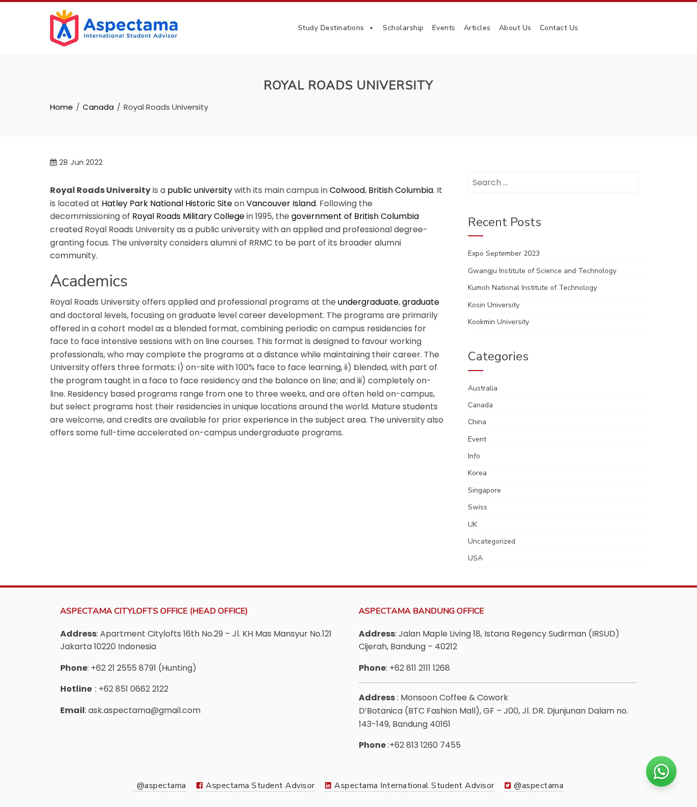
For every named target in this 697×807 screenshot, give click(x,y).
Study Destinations (331, 28)
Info (474, 456)
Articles (477, 28)
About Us (515, 28)
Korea (477, 473)
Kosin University (493, 305)
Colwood (347, 190)
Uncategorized (491, 541)
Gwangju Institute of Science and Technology (542, 271)
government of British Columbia (355, 216)
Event (477, 439)
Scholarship (403, 28)
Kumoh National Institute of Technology (532, 287)
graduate (420, 302)
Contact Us (559, 28)
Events (444, 28)
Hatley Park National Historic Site (167, 203)
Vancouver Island (281, 203)
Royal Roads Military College (188, 216)
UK (472, 524)
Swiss (477, 507)
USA (475, 558)
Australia (482, 388)
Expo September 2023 (504, 253)
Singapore (484, 490)
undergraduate (368, 302)
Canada (480, 405)
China (477, 422)
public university (199, 190)
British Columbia (400, 190)
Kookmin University (498, 322)
